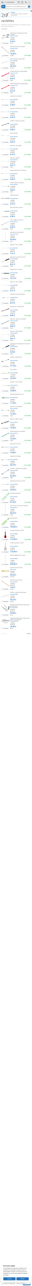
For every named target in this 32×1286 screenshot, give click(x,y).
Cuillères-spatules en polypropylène (19, 83)
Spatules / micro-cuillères (16, 244)
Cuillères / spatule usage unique (18, 592)
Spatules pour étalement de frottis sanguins (18, 33)
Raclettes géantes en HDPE (17, 530)
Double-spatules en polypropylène (18, 71)
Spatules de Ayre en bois (16, 567)
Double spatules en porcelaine (17, 431)
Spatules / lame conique (16, 381)
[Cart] (22, 2)
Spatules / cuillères (15, 158)
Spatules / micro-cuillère (16, 281)
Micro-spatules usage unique (17, 59)
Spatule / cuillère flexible (16, 331)
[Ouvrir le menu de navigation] (29, 2)
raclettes (9, 24)
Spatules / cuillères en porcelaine (18, 468)
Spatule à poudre (14, 195)
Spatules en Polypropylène (16, 232)
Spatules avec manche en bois (17, 257)
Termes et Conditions (21, 1283)
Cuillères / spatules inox (16, 357)
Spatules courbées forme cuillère (18, 108)
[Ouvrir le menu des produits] (3, 6)
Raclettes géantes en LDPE (17, 542)
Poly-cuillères (13, 369)
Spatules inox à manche (16, 269)
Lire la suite (4, 29)
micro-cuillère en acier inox (16, 220)
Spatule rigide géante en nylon (17, 555)
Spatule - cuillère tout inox (16, 419)
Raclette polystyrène (15, 493)
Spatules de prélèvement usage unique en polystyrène (20, 605)
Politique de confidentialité (9, 1283)
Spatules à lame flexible (16, 406)
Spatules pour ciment (15, 443)
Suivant (29, 633)
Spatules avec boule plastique (17, 294)
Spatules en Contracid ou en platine (19, 505)
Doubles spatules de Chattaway (18, 170)
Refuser (23, 1278)
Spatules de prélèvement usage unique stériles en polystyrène (20, 619)
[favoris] (19, 2)
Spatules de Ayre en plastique (17, 46)
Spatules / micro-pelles (16, 145)
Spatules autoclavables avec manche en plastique (20, 344)
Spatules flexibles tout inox (17, 394)
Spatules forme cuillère (16, 96)
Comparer (5, 43)
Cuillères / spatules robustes (17, 120)
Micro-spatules (14, 133)
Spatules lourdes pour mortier (17, 481)
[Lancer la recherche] (29, 6)
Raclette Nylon (13, 518)
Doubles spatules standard (17, 182)
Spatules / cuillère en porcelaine (18, 319)
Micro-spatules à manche (16, 207)
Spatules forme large (15, 456)
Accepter (9, 1278)
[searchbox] (16, 7)
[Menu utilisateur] (26, 2)
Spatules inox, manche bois (17, 306)
